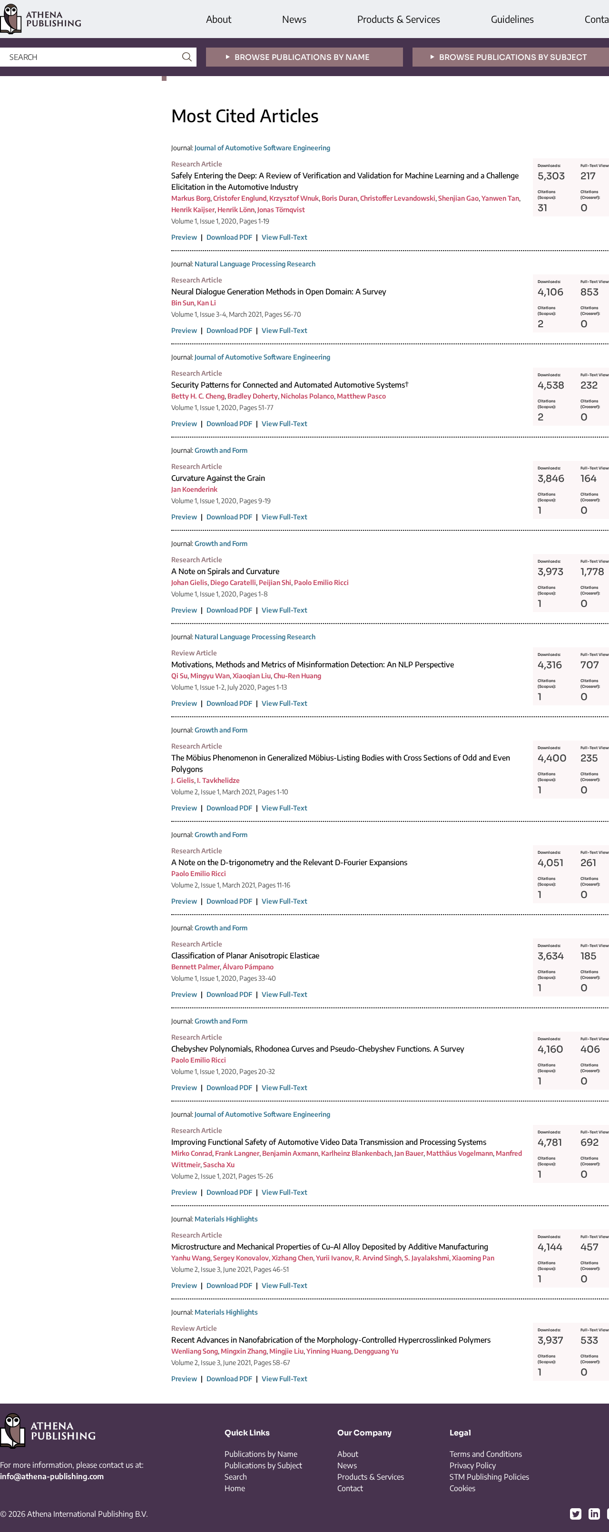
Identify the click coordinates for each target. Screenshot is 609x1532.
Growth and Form (221, 450)
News (294, 19)
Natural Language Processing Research (255, 264)
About (218, 19)
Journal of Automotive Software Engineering (262, 148)
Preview (184, 237)
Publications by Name (261, 1454)
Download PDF (229, 237)
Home (235, 1488)
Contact (350, 1488)
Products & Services (398, 19)
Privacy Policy (473, 1465)
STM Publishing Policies (489, 1477)
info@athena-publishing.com (52, 1476)
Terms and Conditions (486, 1454)
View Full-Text (284, 237)
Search (236, 1477)
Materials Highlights (226, 1219)
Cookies (462, 1488)
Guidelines (512, 19)
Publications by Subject (263, 1465)
